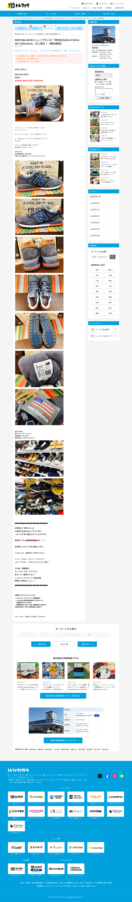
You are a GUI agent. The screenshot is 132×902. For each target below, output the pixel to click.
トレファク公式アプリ (104, 336)
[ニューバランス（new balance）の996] (39, 235)
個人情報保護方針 (38, 883)
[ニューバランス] (39, 311)
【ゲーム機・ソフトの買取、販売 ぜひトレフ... (108, 173)
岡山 (110, 308)
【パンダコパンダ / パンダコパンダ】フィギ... (108, 123)
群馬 (110, 281)
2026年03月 (95, 235)
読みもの (86, 8)
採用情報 (109, 8)
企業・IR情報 (97, 8)
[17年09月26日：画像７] (39, 387)
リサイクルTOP (17, 18)
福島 (110, 297)
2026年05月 (95, 222)
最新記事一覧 (95, 196)
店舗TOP (21, 28)
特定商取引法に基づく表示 (74, 883)
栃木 (97, 286)
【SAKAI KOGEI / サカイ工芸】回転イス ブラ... (109, 116)
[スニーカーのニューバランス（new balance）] (39, 197)
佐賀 (110, 313)
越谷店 (42, 749)
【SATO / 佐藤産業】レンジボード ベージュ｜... (108, 139)
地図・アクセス (63, 28)
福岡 (97, 313)
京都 (110, 291)
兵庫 (97, 297)
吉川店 (75, 749)
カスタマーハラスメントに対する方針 (58, 886)
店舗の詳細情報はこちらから (63, 740)
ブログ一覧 (64, 644)
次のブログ (86, 644)
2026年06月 (95, 216)
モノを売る (51, 13)
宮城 (97, 302)
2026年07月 (95, 209)
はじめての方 (103, 4)
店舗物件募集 (119, 8)
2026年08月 (95, 203)
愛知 (110, 302)
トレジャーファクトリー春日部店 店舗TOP (42, 18)
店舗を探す (22, 13)
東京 (97, 270)
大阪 (110, 286)
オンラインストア (118, 4)
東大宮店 (105, 749)
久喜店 (58, 749)
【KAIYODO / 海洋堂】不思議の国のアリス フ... (108, 131)
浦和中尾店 (66, 749)
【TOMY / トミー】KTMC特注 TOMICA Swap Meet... (108, 158)
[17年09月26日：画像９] (39, 476)
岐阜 (97, 308)
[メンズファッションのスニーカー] (39, 121)
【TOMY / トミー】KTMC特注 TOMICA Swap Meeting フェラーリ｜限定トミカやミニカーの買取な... (28, 687)
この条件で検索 (103, 98)
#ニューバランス (74, 50)
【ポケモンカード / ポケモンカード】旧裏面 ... (109, 165)
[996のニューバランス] (39, 273)
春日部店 (82, 749)
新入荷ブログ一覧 (26, 18)
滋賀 (97, 291)
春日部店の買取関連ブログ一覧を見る (63, 695)
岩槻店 (91, 749)
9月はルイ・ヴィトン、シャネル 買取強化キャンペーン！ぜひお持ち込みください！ (104, 687)
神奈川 (110, 270)
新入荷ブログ (109, 13)
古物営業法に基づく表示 (54, 883)
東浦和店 (49, 749)
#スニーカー (34, 50)
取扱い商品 (80, 13)
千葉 (97, 281)
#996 (65, 50)
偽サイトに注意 (78, 886)
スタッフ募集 (76, 28)
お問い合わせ (90, 886)
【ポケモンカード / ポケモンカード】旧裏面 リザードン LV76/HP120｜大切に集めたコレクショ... (53, 687)
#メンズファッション (21, 50)
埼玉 (97, 275)
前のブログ (42, 644)
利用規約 (40, 886)
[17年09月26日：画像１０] (39, 514)
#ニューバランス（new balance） (51, 50)
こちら (37, 59)
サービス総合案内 (102, 329)
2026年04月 (95, 229)
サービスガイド (74, 8)
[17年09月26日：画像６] (39, 349)
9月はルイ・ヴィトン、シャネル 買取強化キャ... (109, 181)
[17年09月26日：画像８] (39, 425)
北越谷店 (33, 749)
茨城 (110, 275)
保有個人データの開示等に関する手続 (98, 883)
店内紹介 (35, 28)
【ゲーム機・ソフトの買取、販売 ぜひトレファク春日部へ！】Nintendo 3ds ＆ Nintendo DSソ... (78, 687)
